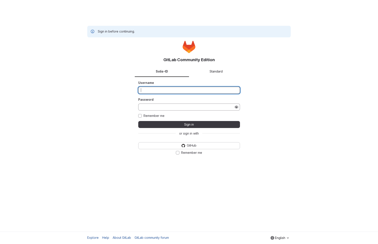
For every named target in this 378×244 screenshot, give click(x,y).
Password (146, 99)
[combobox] (280, 238)
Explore (93, 237)
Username (146, 83)
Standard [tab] (216, 71)
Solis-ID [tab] (162, 71)
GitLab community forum (152, 237)
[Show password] (236, 107)
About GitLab (122, 237)
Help (105, 237)
